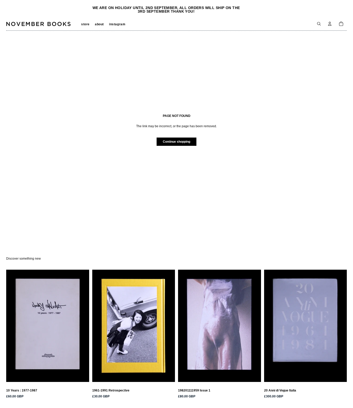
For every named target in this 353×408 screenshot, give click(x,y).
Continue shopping (176, 141)
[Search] (319, 24)
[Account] (329, 23)
